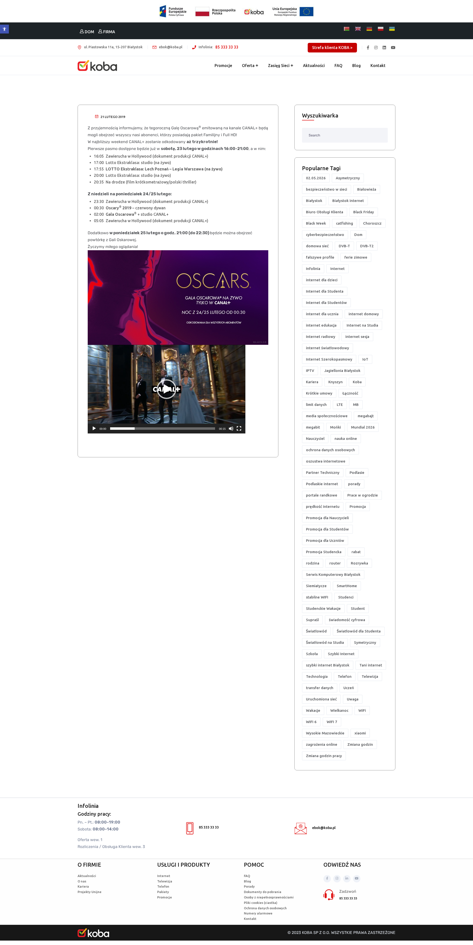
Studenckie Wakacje (323, 608)
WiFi (362, 710)
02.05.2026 (316, 178)
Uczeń (348, 688)
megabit (313, 427)
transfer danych (319, 688)
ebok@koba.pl (324, 828)
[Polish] (381, 29)
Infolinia (313, 268)
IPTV (310, 370)
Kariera (312, 382)
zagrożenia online (321, 744)
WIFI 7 (332, 722)
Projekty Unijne (89, 892)
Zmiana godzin (360, 744)
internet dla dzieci (322, 280)
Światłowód (316, 631)
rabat (356, 552)
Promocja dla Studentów (327, 529)
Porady (249, 886)
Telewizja (370, 676)
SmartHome (347, 586)
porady (354, 484)
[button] (4, 29)
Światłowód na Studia (325, 642)
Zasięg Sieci (278, 65)
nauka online (346, 438)
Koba (357, 382)
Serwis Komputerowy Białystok (333, 574)
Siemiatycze (316, 586)
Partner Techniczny (322, 472)
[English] (358, 29)
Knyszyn (335, 382)
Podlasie (357, 472)
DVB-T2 (367, 246)
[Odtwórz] (94, 428)
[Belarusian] (347, 29)
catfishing (344, 223)
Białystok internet (348, 201)
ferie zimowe (355, 257)
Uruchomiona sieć (321, 699)
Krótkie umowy (319, 393)
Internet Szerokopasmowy (329, 359)
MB (356, 404)
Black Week (316, 223)
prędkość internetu (322, 506)
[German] (369, 29)
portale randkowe (321, 495)
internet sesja (357, 336)
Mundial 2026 (363, 427)
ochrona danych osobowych (330, 450)
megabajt (366, 416)
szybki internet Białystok (327, 665)
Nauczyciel (315, 438)
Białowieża (366, 189)
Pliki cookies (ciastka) (260, 902)
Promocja (358, 506)
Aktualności (314, 65)
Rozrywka (359, 563)
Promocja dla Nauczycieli (327, 518)
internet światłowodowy (327, 348)
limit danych (316, 404)
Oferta (248, 65)
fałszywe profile (320, 257)
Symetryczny (365, 642)
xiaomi (360, 733)
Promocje (223, 65)
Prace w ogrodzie (362, 495)
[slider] (162, 428)
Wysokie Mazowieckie (325, 733)
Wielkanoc (339, 710)
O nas (82, 881)
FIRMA (108, 32)
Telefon (345, 676)
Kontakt (378, 65)
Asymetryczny (348, 178)
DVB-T (344, 246)
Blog (356, 65)
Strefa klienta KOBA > (332, 47)
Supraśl (312, 620)
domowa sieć (317, 246)
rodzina (312, 563)
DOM (89, 32)
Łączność (350, 393)
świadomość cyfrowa (347, 620)
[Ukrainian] (392, 29)
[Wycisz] (231, 428)
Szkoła (312, 654)
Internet (337, 268)
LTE (340, 404)
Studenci (346, 597)
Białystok (314, 201)
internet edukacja (321, 325)
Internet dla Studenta (324, 291)
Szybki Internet (341, 654)
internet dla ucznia (322, 314)
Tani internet (370, 665)
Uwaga (352, 699)
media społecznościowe (327, 416)
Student (358, 608)
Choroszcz (372, 223)
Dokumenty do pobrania (262, 892)
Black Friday (363, 212)
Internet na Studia (362, 325)
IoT (365, 359)
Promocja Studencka (323, 552)
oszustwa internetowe (325, 461)
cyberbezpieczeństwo (325, 234)
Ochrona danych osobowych (265, 908)
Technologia (317, 676)
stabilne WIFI (317, 597)
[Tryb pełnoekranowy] (238, 428)
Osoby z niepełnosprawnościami (269, 897)
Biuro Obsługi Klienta (324, 212)
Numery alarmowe (258, 913)
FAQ (338, 65)
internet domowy (364, 314)
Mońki (335, 427)
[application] (166, 389)
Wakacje (313, 710)
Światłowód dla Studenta (359, 631)
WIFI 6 (311, 722)
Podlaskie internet (322, 484)
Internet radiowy (320, 336)
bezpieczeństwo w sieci (326, 189)
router (335, 563)
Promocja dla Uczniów (325, 540)
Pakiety (163, 892)
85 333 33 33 (226, 47)
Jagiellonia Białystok (342, 370)
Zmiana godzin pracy (324, 756)
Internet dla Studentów (326, 302)
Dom (358, 234)
